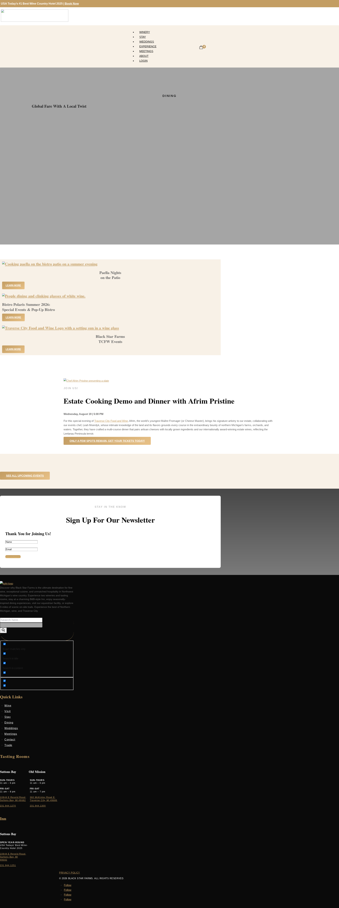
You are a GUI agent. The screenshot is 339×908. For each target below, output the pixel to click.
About (143, 55)
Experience (147, 46)
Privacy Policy (69, 872)
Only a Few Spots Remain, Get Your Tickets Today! (107, 440)
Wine (7, 705)
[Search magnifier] (3, 630)
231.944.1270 (8, 806)
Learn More (13, 285)
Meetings (146, 51)
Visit (7, 711)
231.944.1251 (8, 865)
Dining (8, 722)
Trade (8, 745)
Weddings (146, 41)
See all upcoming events (25, 475)
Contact (9, 739)
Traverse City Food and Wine (111, 420)
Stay (142, 36)
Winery (144, 32)
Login (143, 60)
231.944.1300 (38, 806)
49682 (3, 860)
